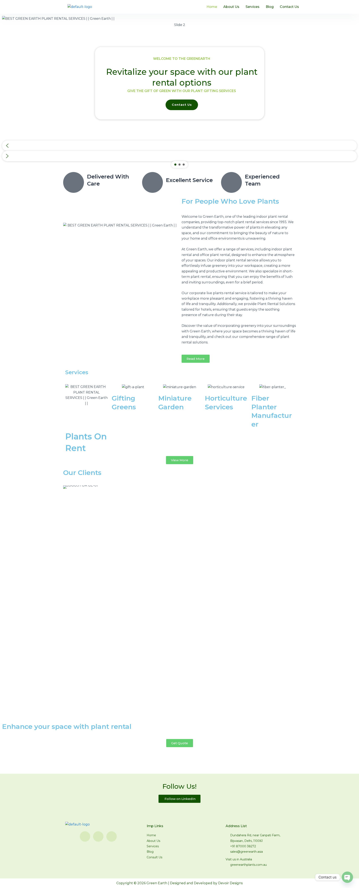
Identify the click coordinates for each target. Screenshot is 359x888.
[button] (179, 145)
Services (252, 7)
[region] (179, 92)
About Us (231, 7)
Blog (270, 7)
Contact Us (289, 7)
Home (212, 7)
